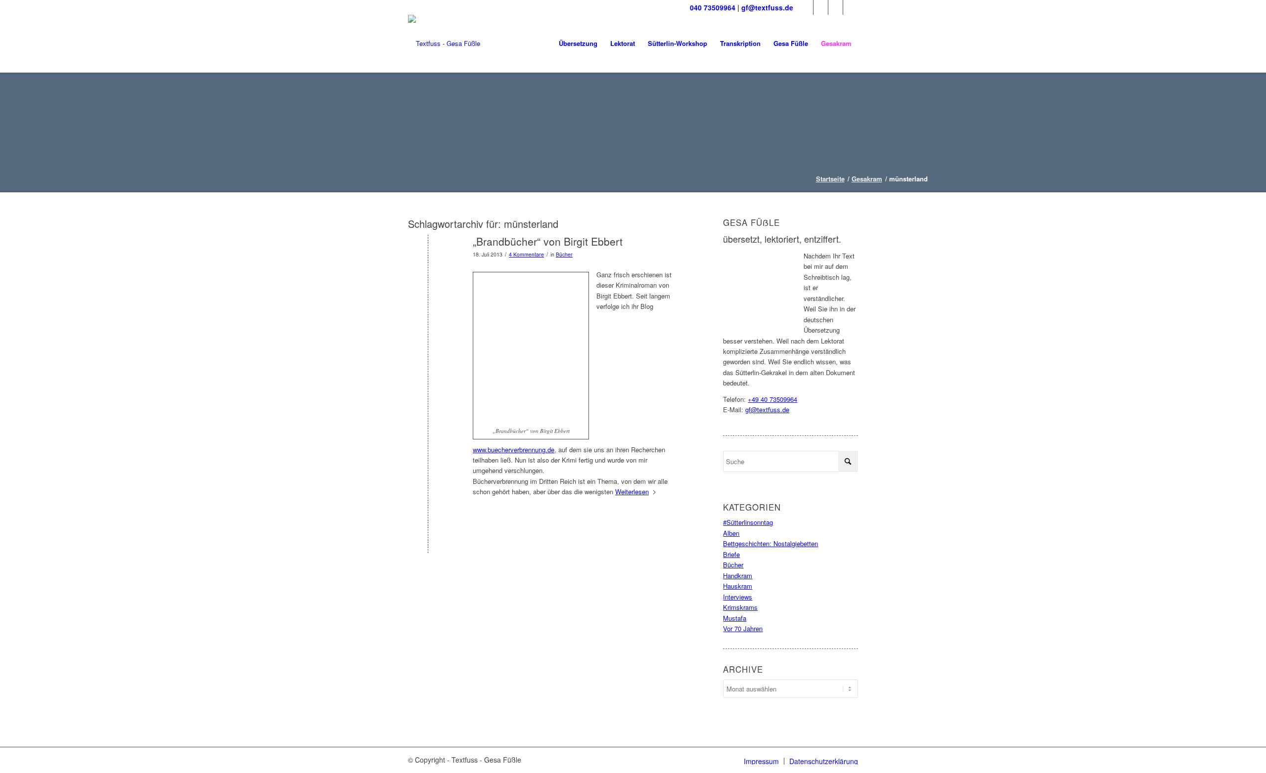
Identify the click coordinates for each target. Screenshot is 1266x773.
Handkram (737, 575)
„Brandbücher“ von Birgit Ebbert (548, 241)
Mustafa (734, 618)
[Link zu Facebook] (806, 7)
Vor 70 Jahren (743, 628)
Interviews (737, 596)
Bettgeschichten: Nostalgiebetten (770, 543)
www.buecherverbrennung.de (513, 449)
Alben (731, 533)
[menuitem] (578, 43)
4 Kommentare (526, 254)
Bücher (564, 254)
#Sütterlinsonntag (748, 522)
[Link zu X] (821, 7)
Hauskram (737, 586)
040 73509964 (712, 7)
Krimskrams (740, 607)
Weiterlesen (632, 491)
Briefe (731, 554)
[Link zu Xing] (850, 7)
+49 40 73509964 (772, 399)
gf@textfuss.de (767, 7)
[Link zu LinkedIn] (835, 7)
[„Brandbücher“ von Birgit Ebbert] (428, 258)
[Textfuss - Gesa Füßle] (444, 43)
